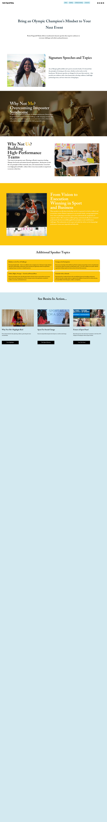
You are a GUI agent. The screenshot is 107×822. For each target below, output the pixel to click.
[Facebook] (103, 3)
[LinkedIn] (97, 3)
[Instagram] (101, 3)
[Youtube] (99, 3)
